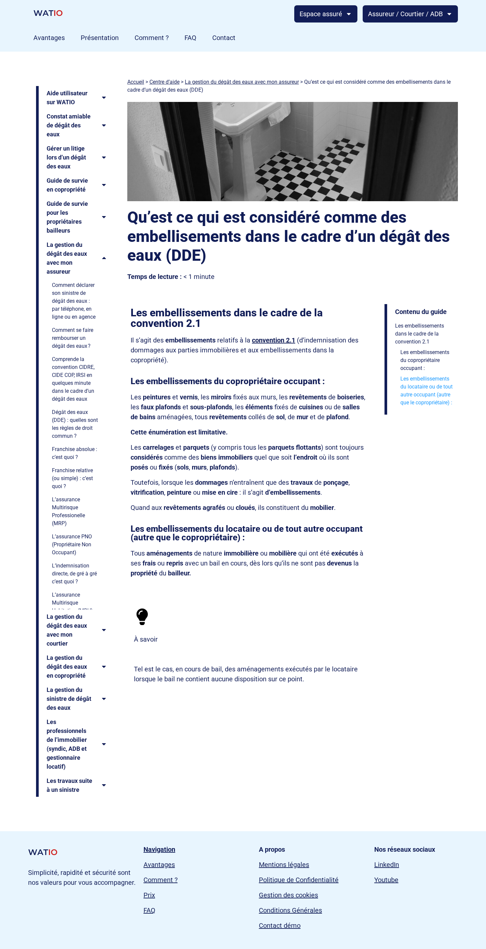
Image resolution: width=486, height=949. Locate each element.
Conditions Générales (290, 910)
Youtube (386, 880)
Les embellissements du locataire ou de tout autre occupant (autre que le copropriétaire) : (426, 391)
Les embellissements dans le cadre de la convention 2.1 (419, 334)
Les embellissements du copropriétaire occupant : (424, 360)
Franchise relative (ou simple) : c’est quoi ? (72, 478)
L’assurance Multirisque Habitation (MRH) (72, 603)
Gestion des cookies (288, 895)
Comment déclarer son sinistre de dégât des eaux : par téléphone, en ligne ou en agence (74, 301)
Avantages (49, 38)
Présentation (100, 38)
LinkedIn (386, 865)
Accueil (135, 82)
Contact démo (280, 925)
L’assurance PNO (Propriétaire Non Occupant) (72, 544)
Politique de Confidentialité (299, 880)
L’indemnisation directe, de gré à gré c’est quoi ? (74, 574)
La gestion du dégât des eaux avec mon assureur (242, 82)
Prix (149, 895)
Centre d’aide (164, 82)
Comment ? (152, 38)
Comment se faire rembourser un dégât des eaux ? (72, 338)
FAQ (190, 38)
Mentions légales (284, 865)
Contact (223, 38)
